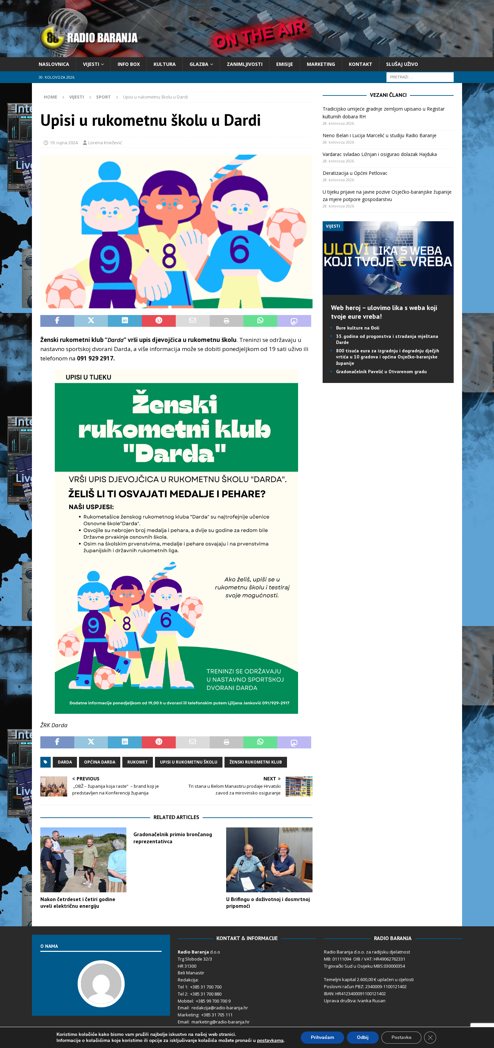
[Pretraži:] (420, 77)
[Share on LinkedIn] (125, 321)
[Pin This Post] (159, 321)
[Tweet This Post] (91, 321)
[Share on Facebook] (57, 321)
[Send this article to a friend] (193, 321)
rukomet (137, 762)
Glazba (199, 64)
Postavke (401, 1037)
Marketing (321, 64)
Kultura (165, 64)
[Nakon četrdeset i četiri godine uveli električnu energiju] (83, 859)
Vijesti (91, 64)
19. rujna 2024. (64, 143)
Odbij (363, 1037)
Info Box (129, 64)
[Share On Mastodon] (294, 321)
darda (65, 762)
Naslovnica (54, 64)
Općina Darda (99, 762)
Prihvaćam (322, 1037)
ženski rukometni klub (256, 762)
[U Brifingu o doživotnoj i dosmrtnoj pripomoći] (269, 859)
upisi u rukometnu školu (188, 762)
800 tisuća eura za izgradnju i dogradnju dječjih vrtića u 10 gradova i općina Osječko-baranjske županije (387, 357)
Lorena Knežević (105, 143)
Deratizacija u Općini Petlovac (355, 173)
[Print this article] (227, 321)
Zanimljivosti (244, 64)
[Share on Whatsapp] (260, 321)
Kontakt (360, 64)
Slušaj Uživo (402, 64)
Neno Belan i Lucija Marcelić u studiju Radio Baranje (380, 135)
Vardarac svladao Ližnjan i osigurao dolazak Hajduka (380, 154)
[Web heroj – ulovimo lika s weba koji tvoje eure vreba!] (388, 290)
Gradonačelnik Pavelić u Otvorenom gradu (381, 371)
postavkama (270, 1041)
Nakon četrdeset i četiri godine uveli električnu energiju (77, 902)
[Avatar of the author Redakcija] (101, 1001)
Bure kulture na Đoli (357, 328)
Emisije (284, 64)
